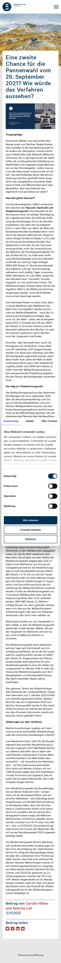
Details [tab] (30, 421)
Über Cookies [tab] (49, 421)
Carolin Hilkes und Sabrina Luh (27, 905)
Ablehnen (30, 539)
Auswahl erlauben (30, 529)
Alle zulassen (30, 520)
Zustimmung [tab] (11, 421)
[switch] (52, 486)
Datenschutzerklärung (30, 955)
